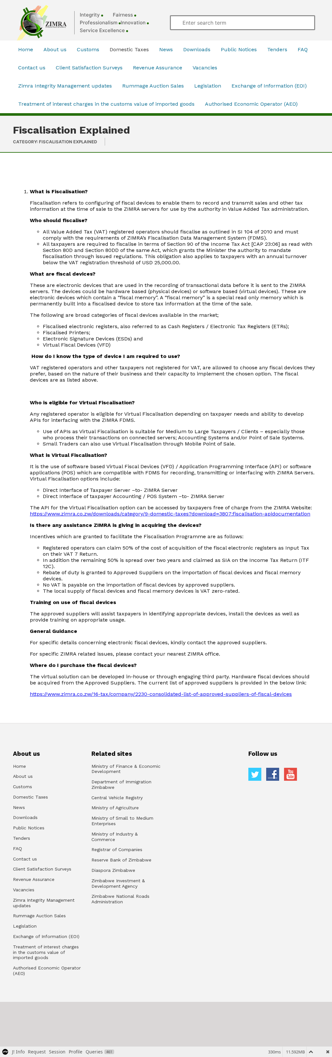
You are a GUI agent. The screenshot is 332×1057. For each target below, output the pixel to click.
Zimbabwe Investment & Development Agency (118, 883)
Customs (88, 49)
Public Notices (239, 49)
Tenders (277, 49)
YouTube (290, 774)
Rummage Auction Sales (153, 86)
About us (54, 49)
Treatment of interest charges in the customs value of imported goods (106, 104)
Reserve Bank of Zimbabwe (121, 859)
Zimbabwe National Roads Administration (120, 899)
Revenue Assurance (157, 68)
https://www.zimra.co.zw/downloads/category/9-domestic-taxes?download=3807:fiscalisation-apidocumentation (170, 514)
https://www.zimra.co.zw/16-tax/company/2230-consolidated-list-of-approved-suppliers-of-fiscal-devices (161, 694)
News (166, 49)
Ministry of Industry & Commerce (114, 836)
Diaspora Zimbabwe (113, 870)
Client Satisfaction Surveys (89, 68)
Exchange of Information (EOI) (269, 86)
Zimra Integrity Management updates (65, 86)
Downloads (196, 49)
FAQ (303, 49)
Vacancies (205, 68)
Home (25, 49)
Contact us (31, 68)
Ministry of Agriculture (115, 807)
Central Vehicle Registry (117, 797)
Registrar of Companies (116, 849)
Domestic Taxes (129, 49)
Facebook (272, 774)
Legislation (207, 86)
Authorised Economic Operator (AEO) (251, 104)
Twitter (254, 774)
